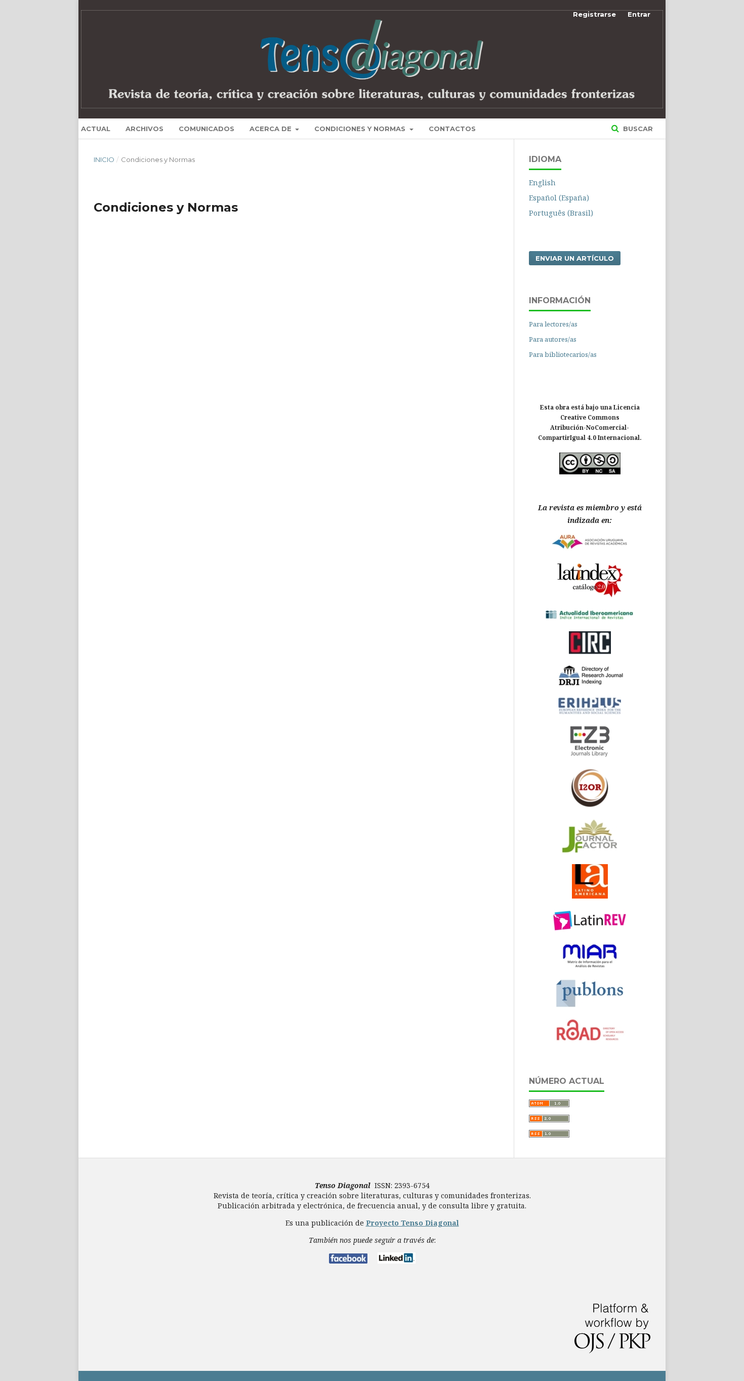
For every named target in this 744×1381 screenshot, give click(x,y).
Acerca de (272, 129)
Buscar (637, 129)
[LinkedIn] (397, 1261)
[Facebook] (348, 1261)
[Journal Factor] (589, 851)
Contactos (452, 129)
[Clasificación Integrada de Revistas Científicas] (590, 652)
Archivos (144, 129)
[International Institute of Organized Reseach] (589, 805)
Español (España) (559, 197)
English (542, 182)
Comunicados (206, 129)
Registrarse (594, 14)
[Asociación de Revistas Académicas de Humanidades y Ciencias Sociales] (590, 896)
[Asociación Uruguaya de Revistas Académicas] (589, 548)
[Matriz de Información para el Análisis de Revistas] (589, 965)
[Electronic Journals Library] (589, 754)
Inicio (104, 159)
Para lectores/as (553, 324)
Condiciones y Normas (360, 129)
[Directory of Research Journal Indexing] (589, 683)
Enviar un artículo (574, 258)
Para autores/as (552, 339)
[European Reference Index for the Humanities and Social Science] (589, 712)
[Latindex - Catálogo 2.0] (590, 597)
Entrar (639, 14)
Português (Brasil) (561, 213)
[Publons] (589, 1005)
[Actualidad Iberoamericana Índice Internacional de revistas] (590, 618)
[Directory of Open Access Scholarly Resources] (590, 1039)
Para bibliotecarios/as (563, 354)
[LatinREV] (590, 930)
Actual (95, 129)
